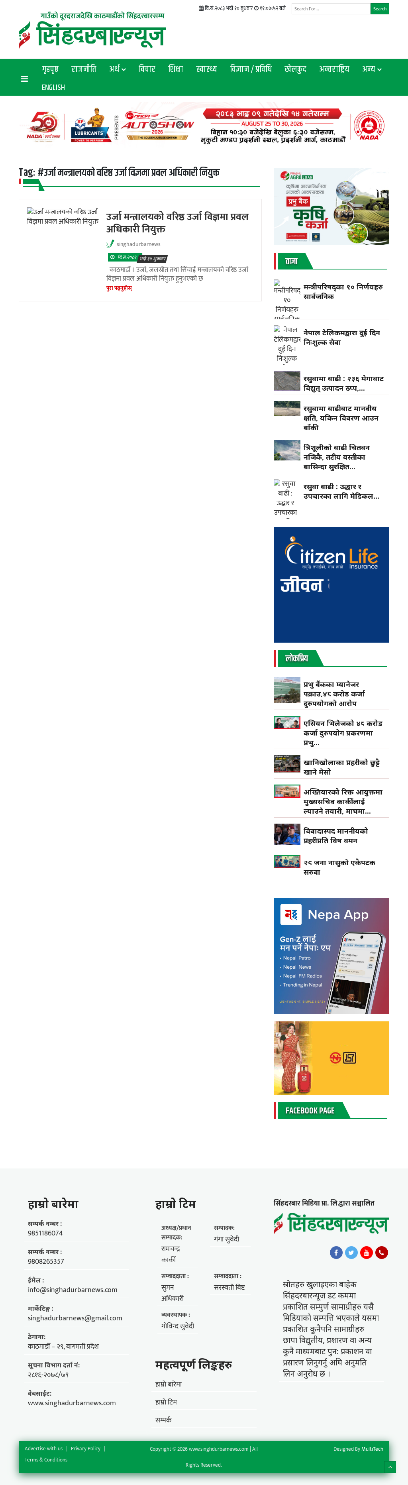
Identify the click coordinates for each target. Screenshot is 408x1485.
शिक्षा (175, 69)
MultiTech (372, 1449)
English (53, 87)
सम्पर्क (163, 1420)
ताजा (291, 261)
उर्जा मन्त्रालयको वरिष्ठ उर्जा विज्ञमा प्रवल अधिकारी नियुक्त (177, 223)
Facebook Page (310, 1111)
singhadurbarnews (139, 244)
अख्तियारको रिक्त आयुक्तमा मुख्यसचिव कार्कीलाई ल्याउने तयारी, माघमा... (343, 801)
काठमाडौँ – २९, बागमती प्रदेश (63, 1346)
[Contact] (381, 1252)
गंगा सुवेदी (226, 1239)
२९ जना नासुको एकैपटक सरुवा (339, 867)
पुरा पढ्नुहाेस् (119, 288)
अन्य (368, 69)
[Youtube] (366, 1252)
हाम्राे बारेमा (53, 1203)
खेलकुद (295, 69)
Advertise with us (44, 1449)
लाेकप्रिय (297, 659)
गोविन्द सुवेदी (177, 1326)
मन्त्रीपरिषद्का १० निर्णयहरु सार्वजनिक (343, 291)
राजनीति (83, 69)
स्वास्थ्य (206, 69)
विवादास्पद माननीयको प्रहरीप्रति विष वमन (336, 835)
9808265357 (46, 1262)
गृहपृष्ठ (50, 69)
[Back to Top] (390, 1467)
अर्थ (114, 69)
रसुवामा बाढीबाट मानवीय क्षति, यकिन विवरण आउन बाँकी (341, 417)
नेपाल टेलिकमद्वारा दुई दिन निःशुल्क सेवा (342, 337)
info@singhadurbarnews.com (73, 1290)
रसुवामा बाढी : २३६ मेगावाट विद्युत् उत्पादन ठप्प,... (344, 383)
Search (379, 9)
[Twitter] (351, 1252)
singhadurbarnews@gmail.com (75, 1318)
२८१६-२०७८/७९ (48, 1375)
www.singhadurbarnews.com (72, 1403)
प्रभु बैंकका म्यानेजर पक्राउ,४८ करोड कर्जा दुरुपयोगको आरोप (334, 693)
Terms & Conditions (46, 1460)
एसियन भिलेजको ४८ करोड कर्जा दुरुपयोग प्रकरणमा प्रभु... (343, 732)
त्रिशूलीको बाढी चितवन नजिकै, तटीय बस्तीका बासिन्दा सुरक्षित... (337, 457)
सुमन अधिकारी (172, 1293)
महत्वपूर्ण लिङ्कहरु (193, 1364)
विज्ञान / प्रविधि (251, 69)
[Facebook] (336, 1252)
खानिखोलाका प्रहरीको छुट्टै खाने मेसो (342, 767)
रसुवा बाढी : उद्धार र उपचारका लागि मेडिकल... (341, 491)
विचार (147, 69)
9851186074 (45, 1233)
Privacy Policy (85, 1449)
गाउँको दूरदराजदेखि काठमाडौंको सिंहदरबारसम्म (102, 16)
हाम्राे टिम (175, 1203)
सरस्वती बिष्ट (229, 1288)
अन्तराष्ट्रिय (334, 69)
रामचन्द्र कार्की (170, 1254)
